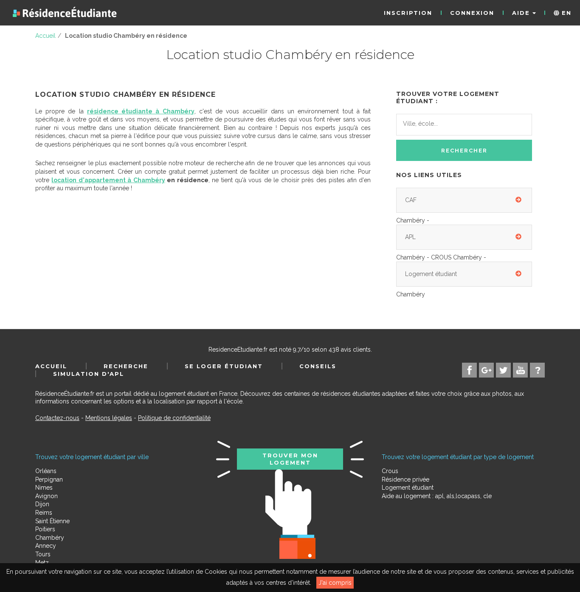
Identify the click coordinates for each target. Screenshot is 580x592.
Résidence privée (405, 479)
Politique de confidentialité (174, 417)
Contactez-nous (57, 417)
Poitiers (45, 529)
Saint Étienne (52, 521)
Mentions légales (108, 417)
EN (565, 12)
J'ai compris (335, 582)
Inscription (408, 12)
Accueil (51, 366)
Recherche (126, 366)
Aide (522, 12)
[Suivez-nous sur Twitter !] (503, 370)
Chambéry (49, 537)
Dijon (42, 504)
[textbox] (441, 123)
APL (410, 237)
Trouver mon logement (290, 458)
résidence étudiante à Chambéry (140, 111)
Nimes (44, 487)
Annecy (45, 545)
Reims (43, 512)
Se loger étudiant (224, 366)
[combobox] (464, 125)
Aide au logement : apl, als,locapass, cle (437, 496)
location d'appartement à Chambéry (108, 180)
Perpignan (49, 479)
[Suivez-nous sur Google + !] (486, 370)
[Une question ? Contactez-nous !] (537, 370)
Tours (43, 554)
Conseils (317, 366)
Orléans (45, 471)
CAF (411, 200)
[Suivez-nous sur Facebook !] (469, 370)
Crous (390, 471)
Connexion (472, 12)
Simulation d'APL (88, 373)
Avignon (46, 496)
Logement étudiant (431, 274)
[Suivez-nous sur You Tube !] (520, 370)
